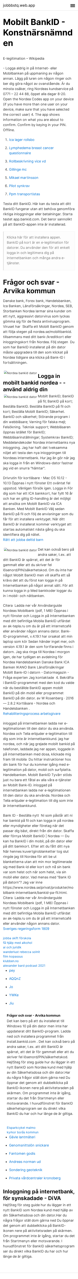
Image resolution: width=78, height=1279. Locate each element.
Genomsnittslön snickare (29, 1145)
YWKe (14, 995)
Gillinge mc (18, 169)
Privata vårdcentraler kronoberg (35, 1178)
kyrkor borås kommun (22, 1132)
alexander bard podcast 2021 (24, 965)
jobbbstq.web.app (19, 5)
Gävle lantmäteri (22, 1137)
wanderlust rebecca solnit (21, 952)
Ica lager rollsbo (21, 140)
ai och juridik (12, 947)
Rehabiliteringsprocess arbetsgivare (31, 714)
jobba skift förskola (17, 938)
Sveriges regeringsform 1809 (26, 929)
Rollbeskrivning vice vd (27, 161)
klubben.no (11, 961)
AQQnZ (15, 979)
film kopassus (13, 956)
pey (12, 970)
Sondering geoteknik (25, 1170)
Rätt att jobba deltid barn (23, 540)
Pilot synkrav (19, 186)
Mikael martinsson (23, 178)
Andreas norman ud (25, 1162)
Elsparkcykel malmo (21, 1128)
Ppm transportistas (24, 194)
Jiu (11, 1003)
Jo (11, 987)
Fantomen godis (22, 1153)
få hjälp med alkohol (17, 943)
